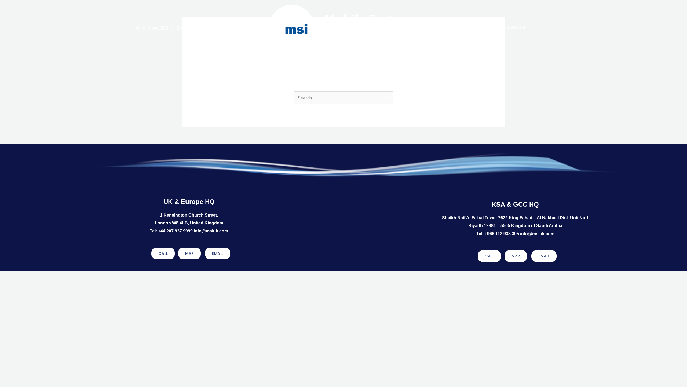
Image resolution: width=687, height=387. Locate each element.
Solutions (186, 28)
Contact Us (514, 27)
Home (139, 28)
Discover (492, 27)
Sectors (469, 27)
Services (211, 28)
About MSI (158, 28)
